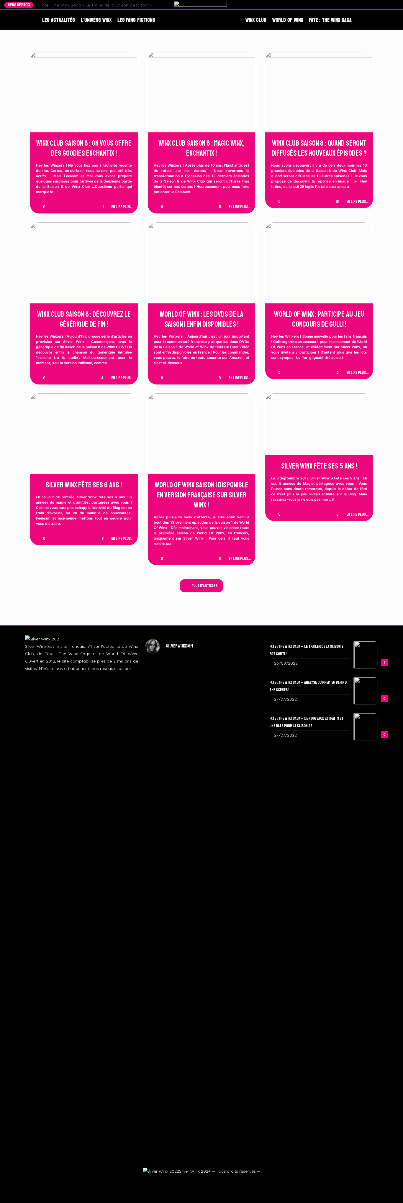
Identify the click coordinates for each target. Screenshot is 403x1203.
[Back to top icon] (389, 1190)
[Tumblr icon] (208, 1181)
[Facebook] (374, 4)
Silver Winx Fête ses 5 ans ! (319, 466)
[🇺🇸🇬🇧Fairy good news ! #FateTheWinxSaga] (240, 1010)
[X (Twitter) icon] (194, 1181)
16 (337, 201)
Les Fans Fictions (136, 20)
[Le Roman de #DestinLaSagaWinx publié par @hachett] (201, 940)
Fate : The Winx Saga (330, 20)
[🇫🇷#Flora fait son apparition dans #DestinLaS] (163, 965)
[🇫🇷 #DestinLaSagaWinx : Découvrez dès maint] (240, 738)
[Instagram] (385, 4)
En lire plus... (122, 206)
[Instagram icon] (201, 1181)
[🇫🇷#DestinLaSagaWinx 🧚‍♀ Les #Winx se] (163, 727)
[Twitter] (379, 4)
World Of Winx (287, 20)
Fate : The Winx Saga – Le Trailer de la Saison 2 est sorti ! (95, 5)
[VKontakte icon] (215, 1181)
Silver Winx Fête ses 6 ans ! (84, 485)
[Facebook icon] (187, 1181)
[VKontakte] (396, 4)
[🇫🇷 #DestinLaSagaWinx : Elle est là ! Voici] (201, 768)
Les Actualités (58, 20)
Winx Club (255, 20)
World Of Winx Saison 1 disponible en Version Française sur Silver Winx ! (201, 495)
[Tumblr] (390, 4)
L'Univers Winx (96, 20)
